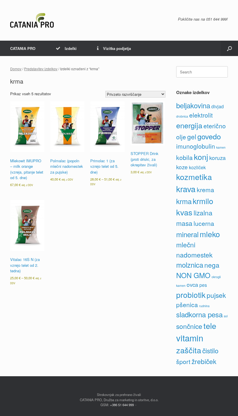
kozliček (197, 167)
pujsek (216, 295)
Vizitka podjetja (117, 48)
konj (201, 156)
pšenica (187, 304)
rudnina (204, 306)
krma (184, 201)
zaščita (188, 350)
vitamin (189, 338)
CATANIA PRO (22, 48)
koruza (217, 157)
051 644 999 (216, 19)
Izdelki (71, 48)
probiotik (190, 294)
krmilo (203, 200)
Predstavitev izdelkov (40, 68)
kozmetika (194, 176)
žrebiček (204, 361)
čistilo (210, 350)
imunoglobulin (195, 146)
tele (209, 325)
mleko (210, 233)
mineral (187, 234)
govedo (209, 136)
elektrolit (201, 115)
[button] (229, 48)
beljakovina (193, 105)
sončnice (189, 326)
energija (189, 125)
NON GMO (193, 275)
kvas (184, 212)
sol (226, 316)
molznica (189, 265)
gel (191, 136)
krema (205, 189)
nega (211, 264)
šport (183, 361)
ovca (192, 284)
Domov (15, 68)
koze (182, 167)
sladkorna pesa (199, 314)
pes (203, 285)
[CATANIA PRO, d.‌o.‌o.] (32, 20)
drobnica (182, 116)
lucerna (204, 223)
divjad (217, 106)
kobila (184, 157)
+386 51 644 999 (122, 404)
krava (186, 189)
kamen (221, 147)
